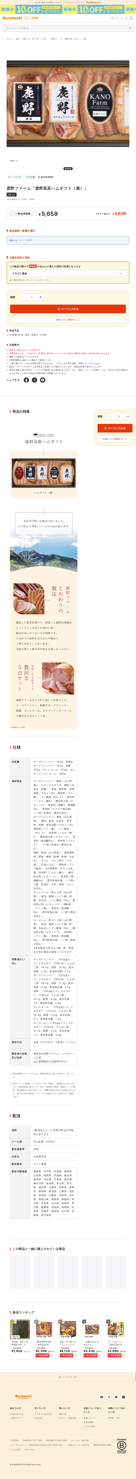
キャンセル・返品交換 (80, 1440)
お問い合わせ (30, 1450)
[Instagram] (123, 1397)
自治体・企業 (114, 1418)
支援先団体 (88, 1422)
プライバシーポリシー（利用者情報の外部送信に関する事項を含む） (37, 1445)
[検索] (112, 18)
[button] (52, 1355)
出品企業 (38, 1418)
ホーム (9, 39)
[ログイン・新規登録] (121, 18)
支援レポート (89, 1418)
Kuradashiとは (16, 1414)
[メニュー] (131, 18)
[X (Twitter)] (108, 1397)
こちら (96, 363)
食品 (18, 39)
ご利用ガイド (16, 1418)
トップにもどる (69, 1377)
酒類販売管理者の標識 (102, 1445)
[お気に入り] (117, 18)
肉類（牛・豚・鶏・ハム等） (35, 39)
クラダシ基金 (89, 1426)
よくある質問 (15, 1450)
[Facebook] (101, 1397)
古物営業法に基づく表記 (32, 1440)
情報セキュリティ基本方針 (79, 1445)
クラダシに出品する (43, 1414)
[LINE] (116, 1397)
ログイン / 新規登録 (31, 18)
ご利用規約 (14, 1440)
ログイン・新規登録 (67, 1418)
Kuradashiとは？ (94, 2)
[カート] (126, 18)
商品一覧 (63, 1414)
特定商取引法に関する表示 (56, 1440)
